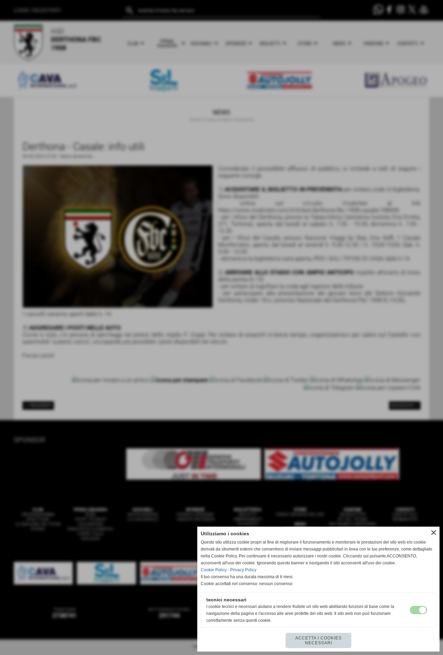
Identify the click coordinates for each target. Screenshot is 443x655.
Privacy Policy (243, 569)
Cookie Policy (214, 569)
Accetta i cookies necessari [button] (318, 640)
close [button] (434, 532)
